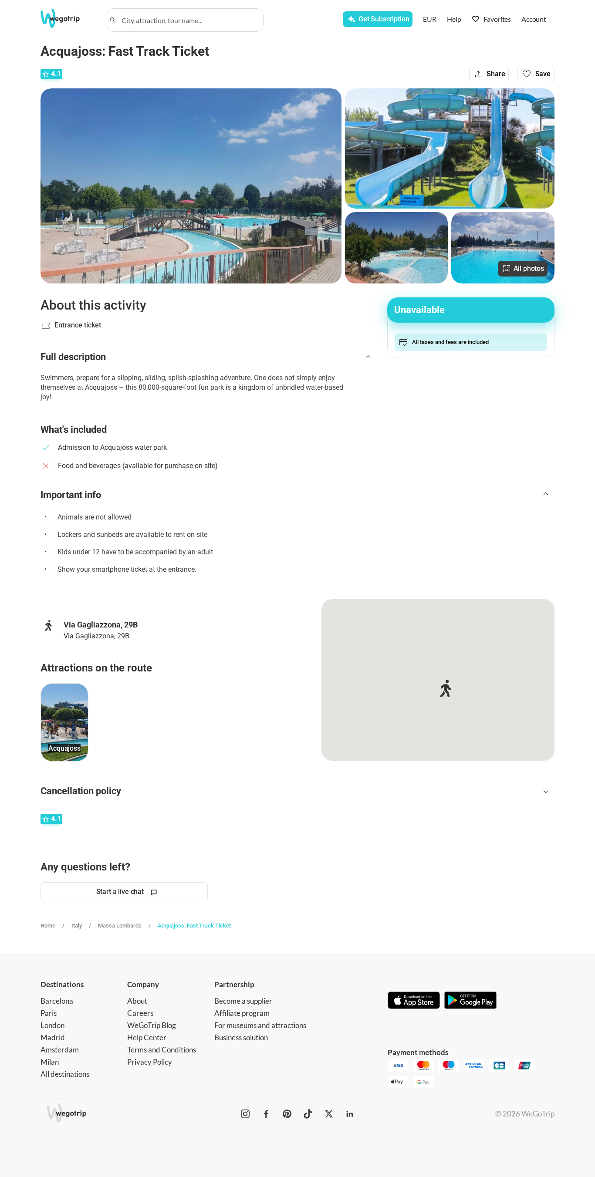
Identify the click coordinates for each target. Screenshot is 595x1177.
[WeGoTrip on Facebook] (266, 1114)
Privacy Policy (149, 1061)
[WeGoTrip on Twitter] (329, 1114)
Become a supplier (243, 1000)
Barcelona (57, 1000)
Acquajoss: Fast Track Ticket (194, 925)
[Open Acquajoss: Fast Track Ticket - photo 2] (449, 148)
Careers (140, 1013)
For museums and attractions (260, 1025)
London (52, 1025)
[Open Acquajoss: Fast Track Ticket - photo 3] (396, 247)
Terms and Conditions (161, 1049)
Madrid (53, 1037)
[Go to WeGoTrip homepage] (68, 18)
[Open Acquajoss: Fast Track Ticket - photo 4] (502, 247)
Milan (50, 1061)
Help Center (146, 1037)
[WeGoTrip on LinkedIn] (350, 1114)
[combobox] (189, 20)
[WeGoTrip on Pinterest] (287, 1114)
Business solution (241, 1037)
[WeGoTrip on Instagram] (245, 1114)
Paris (49, 1013)
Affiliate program (242, 1013)
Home (48, 925)
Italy (76, 925)
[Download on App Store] (414, 1001)
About (137, 1000)
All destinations (65, 1074)
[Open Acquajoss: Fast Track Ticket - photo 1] (191, 185)
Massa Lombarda (120, 925)
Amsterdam (60, 1049)
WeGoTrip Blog (151, 1025)
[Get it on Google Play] (470, 1001)
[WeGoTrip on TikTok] (308, 1114)
